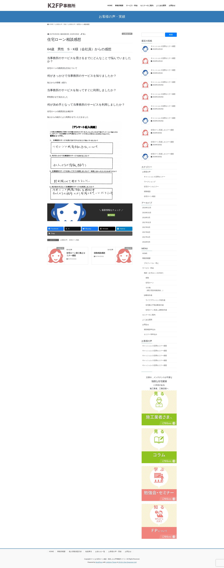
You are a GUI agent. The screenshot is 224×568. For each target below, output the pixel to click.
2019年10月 (146, 213)
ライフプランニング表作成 (155, 300)
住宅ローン (150, 283)
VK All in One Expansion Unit (127, 562)
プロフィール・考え (151, 263)
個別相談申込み (149, 329)
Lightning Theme (111, 562)
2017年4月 (146, 237)
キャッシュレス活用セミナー (154, 177)
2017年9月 (146, 227)
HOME (144, 253)
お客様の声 (127, 34)
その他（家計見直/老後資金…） (155, 289)
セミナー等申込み (150, 334)
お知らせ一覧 (100, 551)
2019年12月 (146, 208)
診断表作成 (148, 295)
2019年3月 (146, 217)
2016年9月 (146, 242)
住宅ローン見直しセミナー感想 (162, 130)
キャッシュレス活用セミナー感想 (163, 46)
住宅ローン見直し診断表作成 (156, 310)
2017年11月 (146, 222)
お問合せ (145, 324)
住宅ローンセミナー (151, 186)
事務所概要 (146, 258)
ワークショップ (149, 182)
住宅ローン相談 (74, 240)
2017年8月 (146, 232)
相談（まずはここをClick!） (154, 273)
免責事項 (88, 551)
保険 (147, 278)
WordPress (99, 562)
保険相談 (147, 191)
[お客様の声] (55, 256)
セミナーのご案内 (148, 315)
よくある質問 (147, 320)
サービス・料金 (148, 268)
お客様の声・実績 (114, 551)
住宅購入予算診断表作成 (155, 305)
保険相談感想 (99, 253)
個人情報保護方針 (75, 551)
